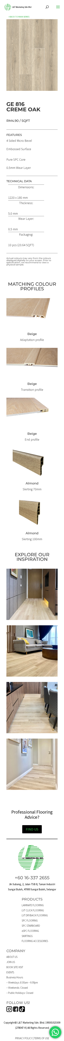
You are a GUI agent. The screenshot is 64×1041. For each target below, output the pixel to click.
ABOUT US (11, 957)
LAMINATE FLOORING (33, 905)
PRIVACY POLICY (23, 1038)
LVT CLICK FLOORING (33, 910)
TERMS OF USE (41, 1038)
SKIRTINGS (27, 936)
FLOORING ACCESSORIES (35, 941)
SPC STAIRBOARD (31, 925)
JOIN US (10, 962)
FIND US (32, 829)
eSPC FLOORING (30, 931)
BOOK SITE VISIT (14, 967)
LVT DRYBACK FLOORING (35, 915)
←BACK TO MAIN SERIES (19, 16)
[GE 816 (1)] (32, 90)
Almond (32, 483)
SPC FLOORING (30, 920)
